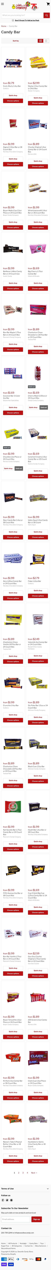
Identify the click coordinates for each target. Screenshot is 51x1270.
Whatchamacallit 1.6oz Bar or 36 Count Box (37, 211)
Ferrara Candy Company (11, 461)
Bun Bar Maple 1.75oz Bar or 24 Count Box (12, 333)
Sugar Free (5, 1246)
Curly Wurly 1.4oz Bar (12, 86)
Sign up (36, 1219)
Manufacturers (40, 1246)
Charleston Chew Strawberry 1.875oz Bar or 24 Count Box (38, 334)
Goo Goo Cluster (33, 963)
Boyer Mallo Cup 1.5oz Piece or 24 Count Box (12, 211)
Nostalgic (23, 1243)
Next (33, 1173)
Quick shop (13, 95)
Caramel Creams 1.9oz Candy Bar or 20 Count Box (37, 459)
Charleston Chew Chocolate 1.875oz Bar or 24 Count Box (12, 768)
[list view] (46, 41)
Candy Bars (33, 1243)
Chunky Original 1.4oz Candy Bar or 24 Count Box (37, 149)
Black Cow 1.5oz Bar (36, 766)
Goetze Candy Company (36, 464)
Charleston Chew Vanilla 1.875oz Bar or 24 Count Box (12, 644)
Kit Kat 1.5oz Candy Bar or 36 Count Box (12, 1082)
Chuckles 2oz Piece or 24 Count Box (12, 458)
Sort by (16, 41)
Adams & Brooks (33, 276)
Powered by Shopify (8, 1254)
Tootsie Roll (32, 339)
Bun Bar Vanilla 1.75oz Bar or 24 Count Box (12, 958)
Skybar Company (33, 91)
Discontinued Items (8, 1248)
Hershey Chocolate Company (13, 152)
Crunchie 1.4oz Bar (11, 705)
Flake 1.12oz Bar (34, 581)
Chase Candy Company (36, 400)
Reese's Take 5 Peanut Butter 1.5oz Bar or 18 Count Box (12, 1144)
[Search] (47, 15)
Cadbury (6, 88)
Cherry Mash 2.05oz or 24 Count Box (37, 397)
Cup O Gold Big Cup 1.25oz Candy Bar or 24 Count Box (37, 895)
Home (3, 26)
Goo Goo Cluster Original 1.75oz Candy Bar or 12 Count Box (37, 959)
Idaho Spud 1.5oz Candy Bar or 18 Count (38, 521)
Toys (42, 1243)
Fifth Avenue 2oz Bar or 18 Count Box (13, 894)
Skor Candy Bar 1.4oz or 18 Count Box (13, 521)
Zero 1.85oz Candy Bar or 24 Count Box (12, 582)
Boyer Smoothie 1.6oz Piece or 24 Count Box (12, 1021)
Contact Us (29, 1246)
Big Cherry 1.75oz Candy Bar (35, 272)
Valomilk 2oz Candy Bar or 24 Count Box (37, 643)
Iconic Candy (7, 276)
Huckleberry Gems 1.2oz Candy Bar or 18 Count (37, 1144)
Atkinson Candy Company (36, 710)
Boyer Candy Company (11, 215)
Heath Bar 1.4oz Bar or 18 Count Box (37, 831)
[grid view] (40, 41)
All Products (12, 1243)
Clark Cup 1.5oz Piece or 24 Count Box (37, 1082)
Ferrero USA (32, 154)
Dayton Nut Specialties (11, 400)
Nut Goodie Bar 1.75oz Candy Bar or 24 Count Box (12, 832)
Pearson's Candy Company (12, 337)
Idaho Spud (32, 525)
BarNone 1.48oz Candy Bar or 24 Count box (12, 272)
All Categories (17, 1246)
